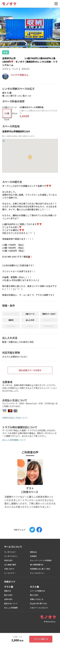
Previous (4, 28)
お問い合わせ (9, 569)
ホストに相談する (41, 639)
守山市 (15, 68)
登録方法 (7, 591)
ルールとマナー (10, 573)
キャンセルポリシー (37, 573)
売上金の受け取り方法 (38, 603)
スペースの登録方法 (37, 591)
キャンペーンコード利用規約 (41, 560)
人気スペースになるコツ (39, 607)
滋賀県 (5, 68)
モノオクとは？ (10, 552)
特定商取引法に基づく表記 (40, 569)
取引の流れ (8, 595)
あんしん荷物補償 (11, 607)
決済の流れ (8, 599)
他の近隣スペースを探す (30, 370)
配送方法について (11, 603)
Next (56, 28)
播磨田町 (25, 68)
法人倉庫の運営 (10, 564)
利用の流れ (8, 560)
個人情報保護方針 (36, 564)
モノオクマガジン (11, 556)
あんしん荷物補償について (14, 439)
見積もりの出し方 (36, 599)
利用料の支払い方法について (15, 417)
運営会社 (33, 552)
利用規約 (33, 556)
